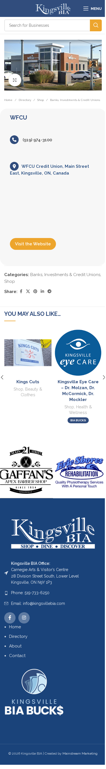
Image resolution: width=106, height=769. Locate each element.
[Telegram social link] (49, 291)
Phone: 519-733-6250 (30, 592)
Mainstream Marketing (80, 753)
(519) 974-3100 (36, 139)
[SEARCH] (96, 25)
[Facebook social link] (21, 291)
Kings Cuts (27, 381)
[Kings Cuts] (28, 352)
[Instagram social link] (24, 617)
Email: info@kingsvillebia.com (38, 603)
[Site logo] (53, 8)
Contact (17, 655)
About (15, 646)
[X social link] (28, 291)
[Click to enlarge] (14, 80)
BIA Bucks (78, 420)
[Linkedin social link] (42, 291)
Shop (40, 100)
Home (8, 100)
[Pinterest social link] (35, 291)
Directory (25, 100)
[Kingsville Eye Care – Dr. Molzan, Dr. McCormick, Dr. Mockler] (78, 352)
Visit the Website (33, 243)
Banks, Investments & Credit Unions (75, 100)
